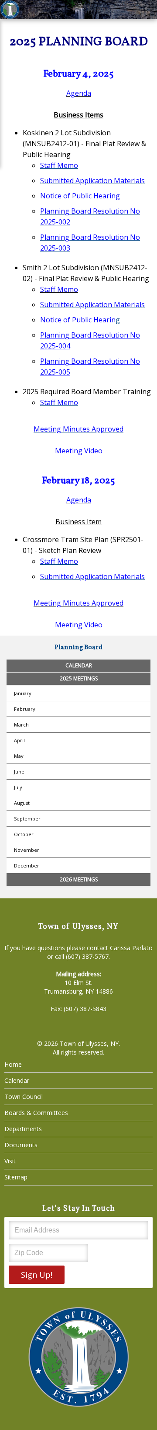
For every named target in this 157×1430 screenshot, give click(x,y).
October (24, 834)
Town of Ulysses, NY (89, 1043)
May (19, 756)
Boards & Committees (36, 1113)
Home (13, 1064)
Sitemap (15, 1177)
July (18, 787)
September (27, 818)
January (22, 693)
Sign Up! (36, 1274)
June (19, 771)
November (26, 850)
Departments (23, 1129)
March (21, 724)
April (19, 740)
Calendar (78, 665)
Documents (21, 1145)
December (26, 865)
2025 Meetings (79, 678)
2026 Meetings (79, 879)
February (24, 709)
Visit (10, 1161)
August (22, 803)
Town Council (23, 1096)
